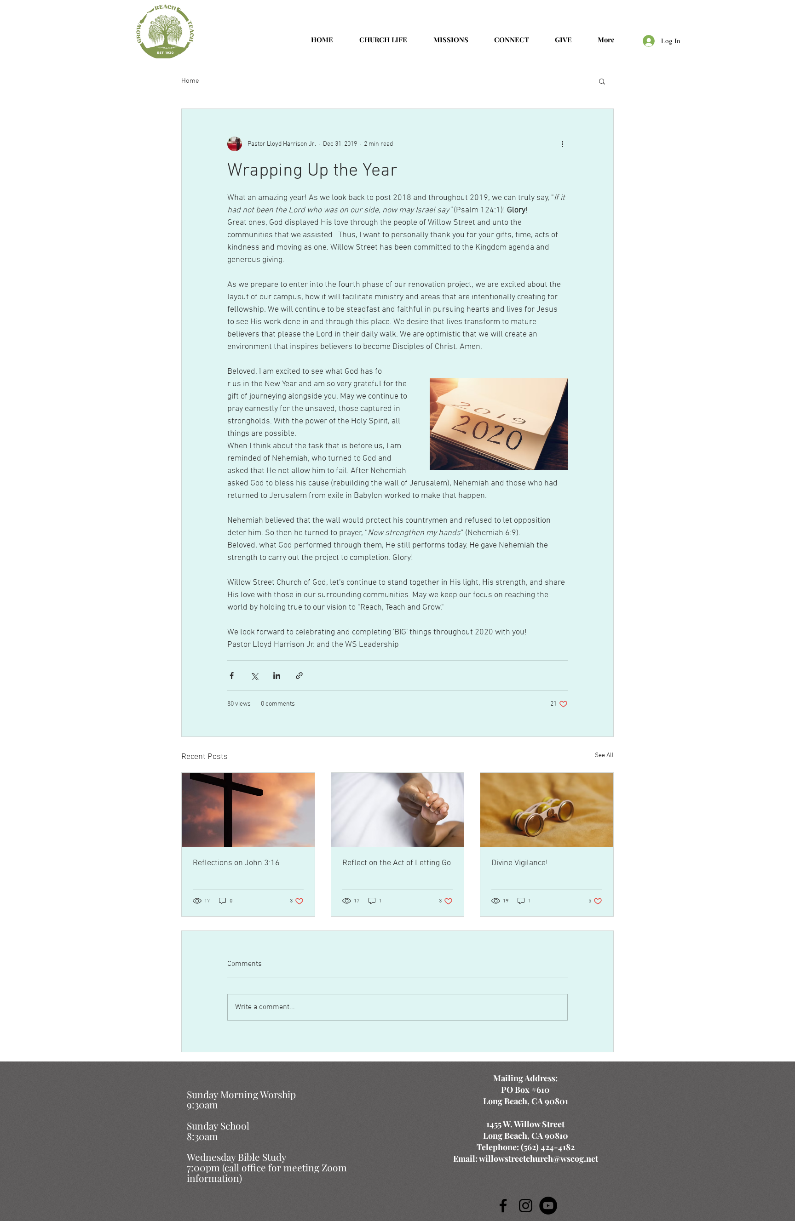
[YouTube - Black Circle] (548, 1206)
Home (190, 81)
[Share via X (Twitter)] (254, 675)
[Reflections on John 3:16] (248, 810)
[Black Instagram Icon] (526, 1206)
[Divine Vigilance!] (546, 810)
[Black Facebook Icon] (503, 1206)
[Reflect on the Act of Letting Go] (397, 810)
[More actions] (562, 143)
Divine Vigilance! (519, 863)
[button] (602, 81)
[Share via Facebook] (231, 675)
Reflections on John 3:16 (236, 863)
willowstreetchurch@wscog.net (538, 1158)
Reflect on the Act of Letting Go (396, 863)
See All (604, 755)
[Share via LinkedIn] (276, 675)
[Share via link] (299, 675)
